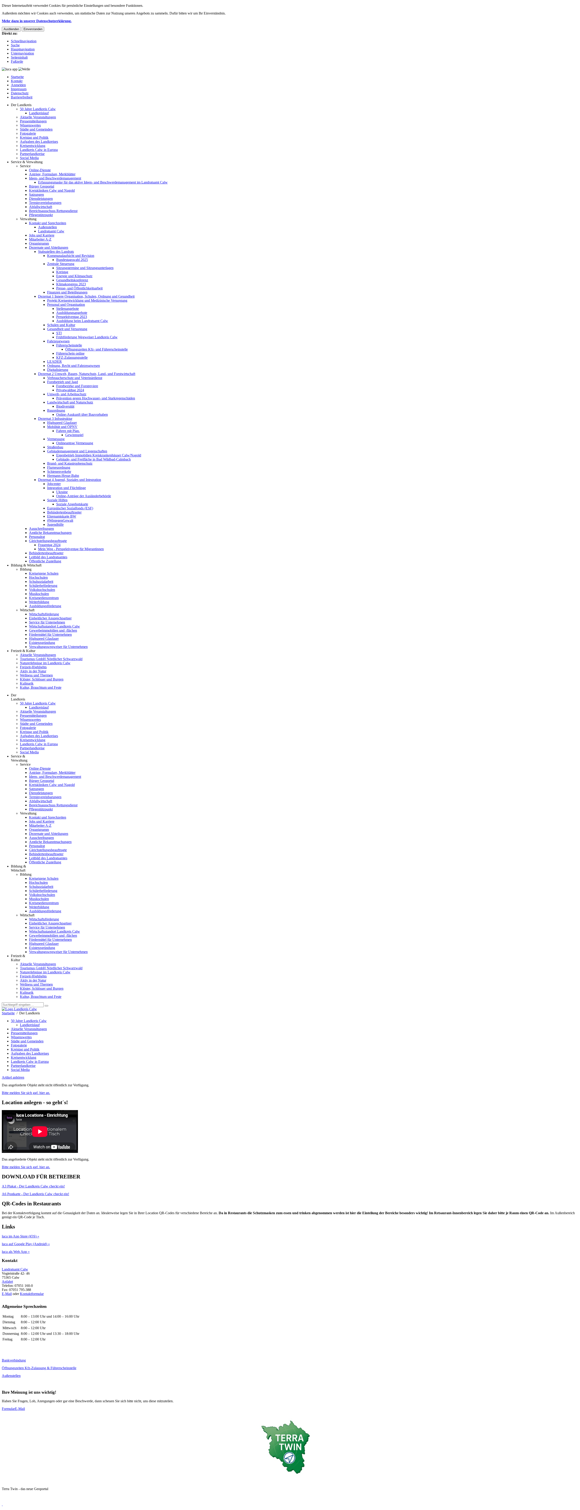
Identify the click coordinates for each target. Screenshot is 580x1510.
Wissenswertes (30, 125)
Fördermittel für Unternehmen (50, 634)
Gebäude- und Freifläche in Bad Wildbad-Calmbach (93, 459)
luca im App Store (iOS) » (20, 1236)
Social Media (29, 158)
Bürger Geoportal (41, 186)
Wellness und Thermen (36, 675)
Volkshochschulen (42, 590)
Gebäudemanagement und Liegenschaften (77, 451)
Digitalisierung (57, 370)
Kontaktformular (32, 1294)
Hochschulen (38, 577)
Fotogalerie (28, 133)
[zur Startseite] (19, 1009)
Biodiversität (65, 406)
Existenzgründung (42, 643)
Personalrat (37, 537)
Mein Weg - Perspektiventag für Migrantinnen (71, 549)
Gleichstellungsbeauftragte (48, 541)
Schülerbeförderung (43, 586)
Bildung (25, 569)
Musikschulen (39, 594)
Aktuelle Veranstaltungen (38, 117)
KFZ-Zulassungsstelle (72, 357)
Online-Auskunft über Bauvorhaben (82, 414)
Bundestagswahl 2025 (72, 260)
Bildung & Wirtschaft (26, 565)
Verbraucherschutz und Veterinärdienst (74, 378)
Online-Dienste (40, 170)
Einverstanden (33, 29)
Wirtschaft (27, 610)
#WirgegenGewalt (60, 520)
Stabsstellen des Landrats (56, 251)
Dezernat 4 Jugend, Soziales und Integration (69, 480)
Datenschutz (20, 93)
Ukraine (62, 492)
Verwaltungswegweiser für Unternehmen (58, 647)
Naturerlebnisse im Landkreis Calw (45, 663)
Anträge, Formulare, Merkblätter (52, 174)
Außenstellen (47, 227)
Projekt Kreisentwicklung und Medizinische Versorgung (87, 300)
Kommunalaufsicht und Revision (70, 256)
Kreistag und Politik (34, 137)
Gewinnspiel (74, 435)
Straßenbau (55, 447)
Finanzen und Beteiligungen (67, 292)
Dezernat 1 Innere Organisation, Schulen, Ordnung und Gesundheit (86, 296)
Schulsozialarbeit (41, 581)
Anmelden (18, 85)
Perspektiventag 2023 (71, 317)
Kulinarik (27, 683)
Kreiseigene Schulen (43, 573)
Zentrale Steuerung (60, 264)
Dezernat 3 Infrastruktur (55, 419)
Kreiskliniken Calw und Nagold (52, 190)
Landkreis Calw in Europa (39, 150)
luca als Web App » (16, 1252)
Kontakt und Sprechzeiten (47, 223)
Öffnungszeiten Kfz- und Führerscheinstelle (96, 349)
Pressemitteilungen (33, 121)
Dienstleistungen (41, 199)
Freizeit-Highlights (33, 667)
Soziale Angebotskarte (72, 504)
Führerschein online (70, 353)
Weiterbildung (39, 602)
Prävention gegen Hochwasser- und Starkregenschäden (95, 398)
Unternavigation (22, 53)
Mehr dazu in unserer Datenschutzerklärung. (37, 21)
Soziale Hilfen (57, 500)
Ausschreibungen (41, 528)
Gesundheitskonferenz (72, 280)
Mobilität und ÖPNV (62, 427)
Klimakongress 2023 (71, 284)
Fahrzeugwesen (58, 341)
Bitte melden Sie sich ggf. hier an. (26, 1093)
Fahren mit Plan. (68, 431)
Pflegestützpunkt (41, 215)
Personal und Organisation (66, 304)
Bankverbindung (14, 1360)
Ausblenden (11, 29)
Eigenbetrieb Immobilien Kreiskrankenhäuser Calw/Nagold (98, 455)
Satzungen (36, 194)
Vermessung (56, 439)
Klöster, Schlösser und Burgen (41, 679)
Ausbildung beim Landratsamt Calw (82, 321)
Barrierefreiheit (21, 97)
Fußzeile (17, 61)
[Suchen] (46, 1005)
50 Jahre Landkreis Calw (38, 109)
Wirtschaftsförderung (44, 614)
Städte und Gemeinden (36, 129)
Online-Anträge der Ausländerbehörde (83, 496)
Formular (8, 1409)
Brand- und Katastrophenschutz (69, 463)
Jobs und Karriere (41, 235)
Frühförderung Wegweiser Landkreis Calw (87, 337)
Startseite (17, 77)
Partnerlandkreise (32, 154)
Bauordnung (56, 410)
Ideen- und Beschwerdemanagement (55, 178)
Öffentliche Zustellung (45, 561)
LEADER (54, 361)
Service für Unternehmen (47, 622)
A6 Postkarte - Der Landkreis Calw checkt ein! (35, 1194)
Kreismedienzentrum (44, 598)
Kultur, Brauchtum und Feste (40, 687)
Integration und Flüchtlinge (66, 488)
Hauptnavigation (23, 49)
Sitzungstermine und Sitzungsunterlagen (85, 268)
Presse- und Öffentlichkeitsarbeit (79, 288)
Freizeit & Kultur (23, 651)
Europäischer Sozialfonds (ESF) (70, 508)
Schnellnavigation (23, 41)
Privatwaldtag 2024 (70, 390)
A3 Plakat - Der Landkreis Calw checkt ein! (33, 1186)
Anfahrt (7, 1281)
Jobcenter (54, 484)
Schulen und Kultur (61, 325)
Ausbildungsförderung (45, 606)
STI (59, 333)
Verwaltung (28, 219)
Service (25, 166)
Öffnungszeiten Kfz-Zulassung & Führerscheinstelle (39, 1368)
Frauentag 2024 (49, 545)
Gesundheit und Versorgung (67, 329)
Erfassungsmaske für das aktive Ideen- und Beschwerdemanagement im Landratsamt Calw (103, 182)
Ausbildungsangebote (71, 313)
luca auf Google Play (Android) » (26, 1244)
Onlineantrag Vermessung (74, 443)
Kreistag (62, 272)
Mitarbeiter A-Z (40, 239)
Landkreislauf (39, 113)
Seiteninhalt (19, 57)
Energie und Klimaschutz (74, 276)
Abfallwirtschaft (40, 207)
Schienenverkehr (59, 471)
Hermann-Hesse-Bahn (63, 476)
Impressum (19, 89)
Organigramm (39, 243)
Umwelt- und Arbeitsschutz (66, 394)
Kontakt (16, 81)
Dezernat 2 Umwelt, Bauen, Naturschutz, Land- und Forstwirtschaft (86, 374)
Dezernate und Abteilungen (48, 247)
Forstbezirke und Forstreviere (77, 386)
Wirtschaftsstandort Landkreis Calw (54, 626)
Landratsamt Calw (51, 231)
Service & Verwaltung (27, 162)
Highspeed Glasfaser (62, 423)
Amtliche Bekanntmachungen (50, 533)
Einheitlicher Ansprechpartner (50, 618)
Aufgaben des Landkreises (39, 141)
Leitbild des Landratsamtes (48, 557)
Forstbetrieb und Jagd (62, 382)
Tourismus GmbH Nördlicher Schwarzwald (51, 659)
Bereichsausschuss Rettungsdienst (53, 211)
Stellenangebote (67, 309)
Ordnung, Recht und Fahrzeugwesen (73, 366)
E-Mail (7, 1294)
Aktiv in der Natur (33, 671)
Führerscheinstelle (69, 345)
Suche (15, 45)
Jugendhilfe (55, 524)
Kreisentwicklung (32, 146)
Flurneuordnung (58, 467)
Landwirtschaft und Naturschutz (70, 402)
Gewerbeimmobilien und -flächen (53, 630)
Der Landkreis (21, 105)
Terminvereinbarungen (45, 203)
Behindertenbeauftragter (64, 512)
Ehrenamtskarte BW (61, 516)
